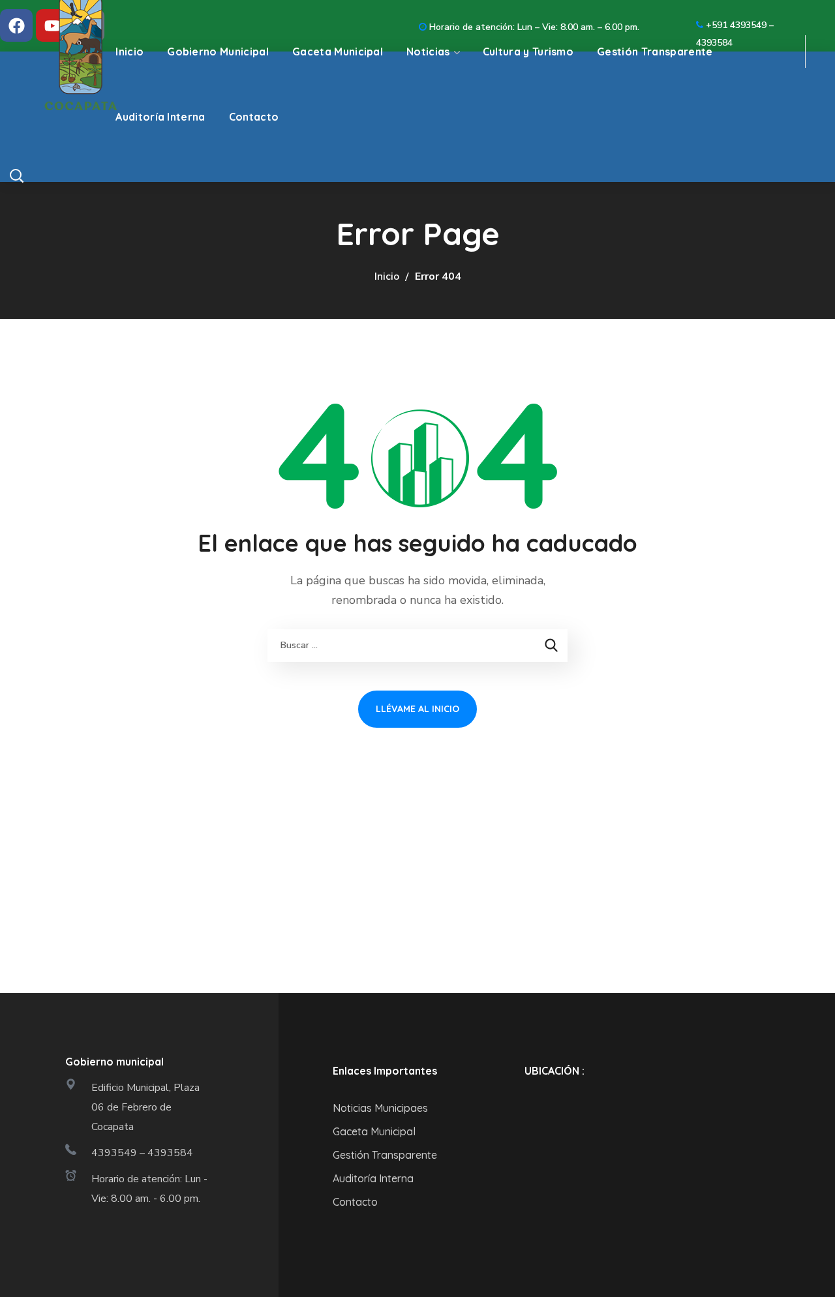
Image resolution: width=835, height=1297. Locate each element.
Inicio (386, 276)
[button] (27, 175)
